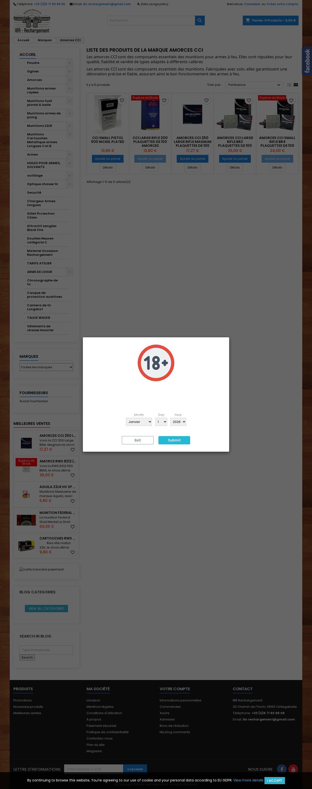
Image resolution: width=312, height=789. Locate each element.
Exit (138, 440)
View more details (248, 780)
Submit (174, 440)
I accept (274, 780)
